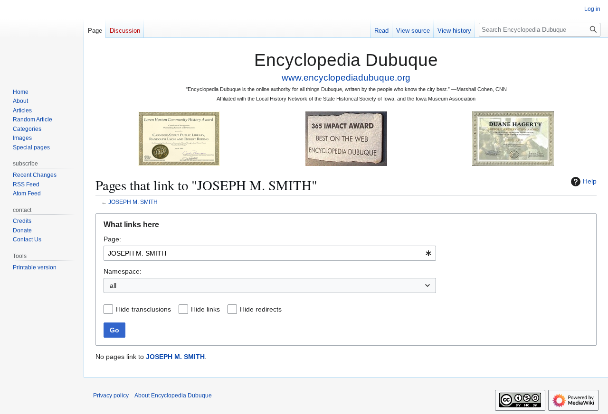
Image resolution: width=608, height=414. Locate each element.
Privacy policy (111, 395)
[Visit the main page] (42, 38)
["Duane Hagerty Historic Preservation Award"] (513, 138)
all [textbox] (113, 285)
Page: (112, 239)
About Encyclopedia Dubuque (173, 395)
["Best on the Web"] (346, 138)
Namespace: (123, 271)
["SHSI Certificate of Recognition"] (179, 138)
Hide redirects (261, 309)
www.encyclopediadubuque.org (346, 78)
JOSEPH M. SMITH (133, 202)
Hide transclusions (143, 309)
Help (590, 181)
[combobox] (270, 253)
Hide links (205, 309)
